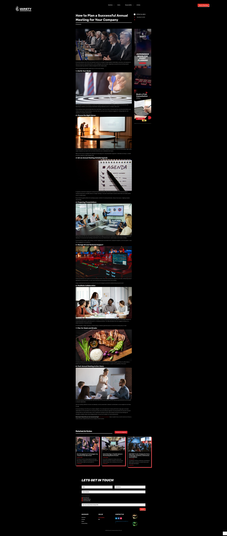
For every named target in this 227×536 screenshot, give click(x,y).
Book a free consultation (104, 416)
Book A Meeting (203, 5)
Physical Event (86, 497)
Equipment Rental (87, 499)
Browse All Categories (121, 432)
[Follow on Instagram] (121, 518)
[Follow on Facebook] (119, 518)
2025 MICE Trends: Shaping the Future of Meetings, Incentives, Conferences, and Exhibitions (139, 455)
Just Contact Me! (86, 500)
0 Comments (78, 24)
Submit (142, 509)
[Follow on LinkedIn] (116, 518)
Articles (83, 519)
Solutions (84, 517)
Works (83, 521)
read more (79, 463)
